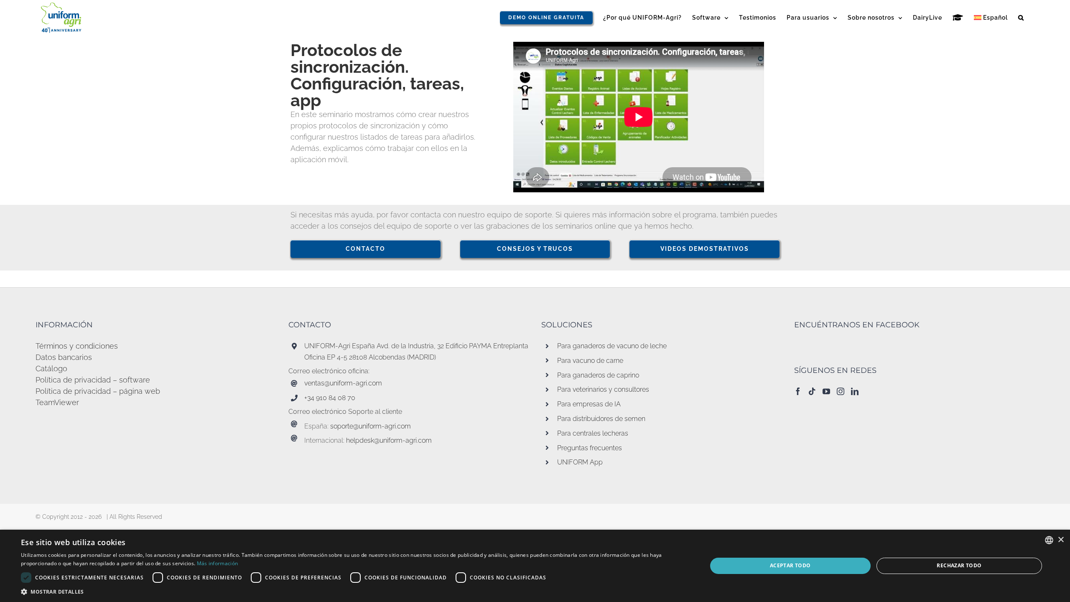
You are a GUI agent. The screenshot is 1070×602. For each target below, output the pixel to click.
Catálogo (51, 368)
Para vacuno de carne (590, 361)
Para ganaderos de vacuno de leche (612, 346)
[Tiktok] (812, 391)
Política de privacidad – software (93, 379)
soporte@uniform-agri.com (370, 426)
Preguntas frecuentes (589, 448)
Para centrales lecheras (592, 433)
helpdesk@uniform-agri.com (389, 440)
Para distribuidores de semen (601, 419)
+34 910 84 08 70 (329, 398)
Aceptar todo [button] (790, 565)
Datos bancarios (64, 357)
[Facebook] (798, 391)
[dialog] (535, 566)
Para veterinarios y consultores (603, 389)
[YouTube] (826, 391)
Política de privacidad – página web (98, 391)
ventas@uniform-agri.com (343, 383)
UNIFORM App (580, 462)
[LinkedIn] (855, 391)
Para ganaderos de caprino (598, 375)
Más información (217, 563)
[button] (1021, 17)
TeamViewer (57, 402)
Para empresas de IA (589, 404)
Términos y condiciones (77, 346)
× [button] (1060, 540)
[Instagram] (840, 391)
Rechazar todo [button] (959, 565)
